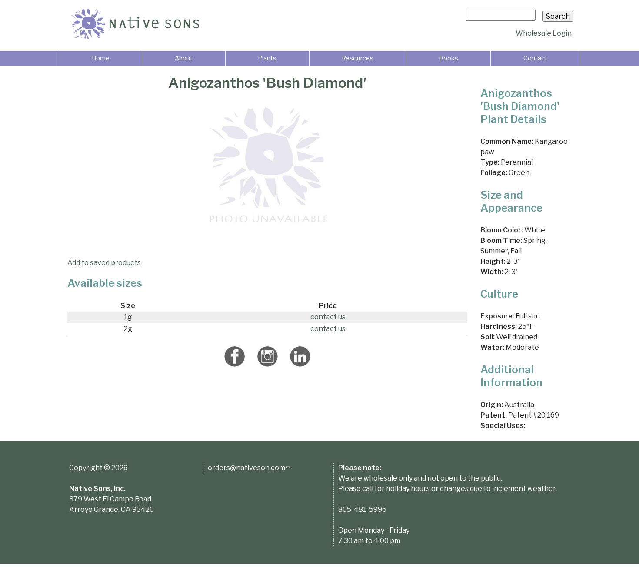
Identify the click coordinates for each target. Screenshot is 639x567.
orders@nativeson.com (249, 468)
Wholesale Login (544, 33)
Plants (267, 58)
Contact (535, 58)
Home (101, 58)
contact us (328, 317)
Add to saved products (104, 263)
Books (448, 58)
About (184, 58)
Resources (357, 58)
